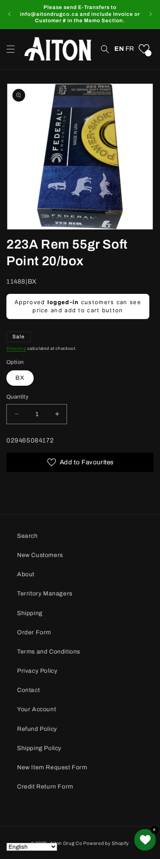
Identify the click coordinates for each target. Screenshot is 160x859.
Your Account (36, 709)
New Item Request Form (52, 767)
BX (20, 378)
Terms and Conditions (48, 651)
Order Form (34, 632)
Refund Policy (37, 729)
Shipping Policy (39, 748)
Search (27, 536)
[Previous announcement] (9, 14)
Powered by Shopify (106, 843)
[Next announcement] (150, 14)
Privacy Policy (37, 671)
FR (129, 48)
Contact (28, 690)
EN (119, 48)
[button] (10, 49)
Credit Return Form (45, 786)
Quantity (17, 397)
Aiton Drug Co (66, 843)
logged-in (63, 302)
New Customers (40, 555)
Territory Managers (45, 593)
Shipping (16, 348)
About (26, 574)
